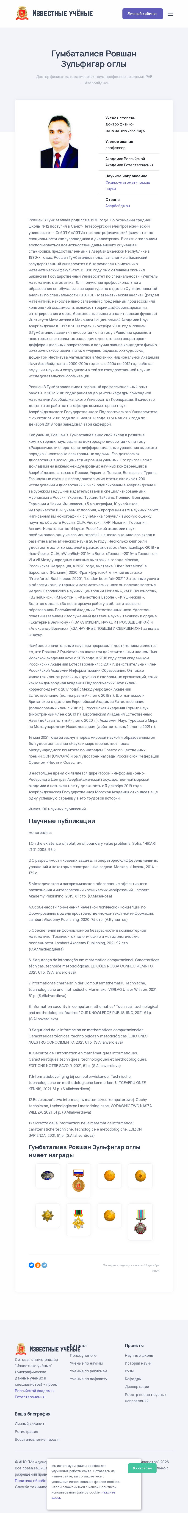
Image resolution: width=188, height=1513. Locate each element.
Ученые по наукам (86, 1363)
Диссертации (137, 1386)
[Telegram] (44, 1265)
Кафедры (133, 1378)
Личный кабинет (142, 13)
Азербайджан (117, 205)
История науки (138, 1363)
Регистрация (26, 1431)
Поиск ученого (83, 1355)
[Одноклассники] (38, 1265)
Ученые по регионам (88, 1371)
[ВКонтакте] (31, 1265)
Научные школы (139, 1355)
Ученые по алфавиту (88, 1378)
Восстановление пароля (37, 1439)
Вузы (129, 1371)
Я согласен (142, 1468)
